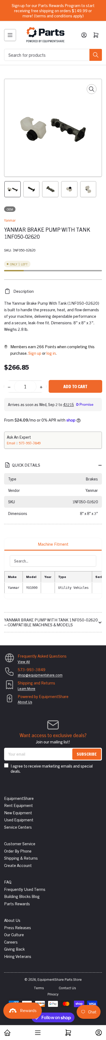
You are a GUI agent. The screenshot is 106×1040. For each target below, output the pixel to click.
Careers (11, 941)
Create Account (18, 865)
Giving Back (14, 948)
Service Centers (18, 827)
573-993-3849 (29, 443)
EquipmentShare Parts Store (60, 979)
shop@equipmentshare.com (40, 675)
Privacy (53, 994)
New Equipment (18, 812)
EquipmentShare (19, 798)
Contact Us (67, 987)
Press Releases (17, 927)
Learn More (26, 688)
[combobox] (53, 55)
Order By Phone (18, 850)
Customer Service (19, 843)
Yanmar (9, 220)
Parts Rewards (17, 903)
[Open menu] (10, 35)
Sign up (34, 353)
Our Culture (14, 934)
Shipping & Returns (21, 857)
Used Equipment (18, 819)
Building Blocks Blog (22, 896)
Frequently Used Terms (24, 889)
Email (11, 443)
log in (51, 353)
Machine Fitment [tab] (53, 543)
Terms (39, 987)
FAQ (7, 881)
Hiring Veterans (17, 956)
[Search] (96, 55)
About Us (25, 701)
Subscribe (87, 753)
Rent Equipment (18, 805)
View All (24, 661)
